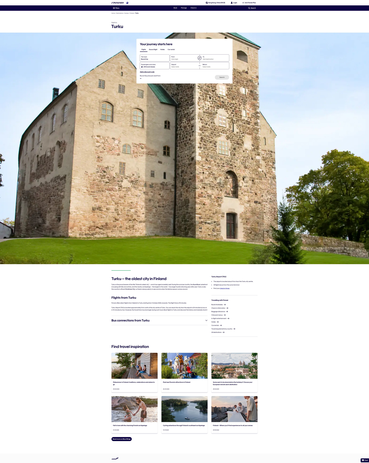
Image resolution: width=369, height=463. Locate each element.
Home (113, 13)
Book (175, 8)
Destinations (119, 13)
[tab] (143, 49)
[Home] (117, 3)
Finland (132, 13)
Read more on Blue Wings (121, 439)
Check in (194, 8)
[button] (200, 58)
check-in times (224, 288)
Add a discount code (147, 72)
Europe (127, 13)
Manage (184, 8)
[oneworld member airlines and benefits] (127, 3)
